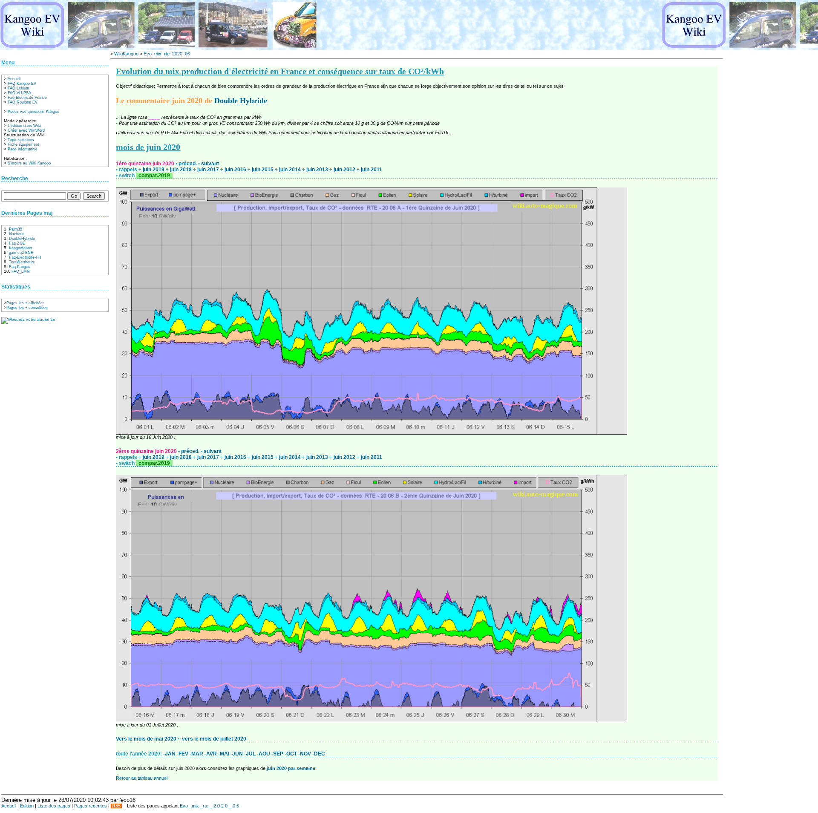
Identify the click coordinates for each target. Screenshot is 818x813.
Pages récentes (90, 805)
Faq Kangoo (19, 267)
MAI (225, 754)
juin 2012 (345, 170)
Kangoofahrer (20, 248)
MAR (197, 754)
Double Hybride (240, 100)
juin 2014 (290, 170)
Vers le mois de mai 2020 (147, 739)
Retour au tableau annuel (141, 778)
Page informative (22, 149)
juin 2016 (236, 170)
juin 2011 (371, 170)
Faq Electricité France (27, 97)
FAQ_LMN (21, 271)
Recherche (14, 179)
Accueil (14, 79)
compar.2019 (154, 176)
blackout (16, 234)
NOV (306, 754)
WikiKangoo (126, 53)
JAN (171, 754)
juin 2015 (263, 170)
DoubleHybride (22, 238)
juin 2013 (317, 170)
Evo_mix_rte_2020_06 (167, 53)
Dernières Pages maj (26, 213)
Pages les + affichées (25, 303)
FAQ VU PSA (19, 93)
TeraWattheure (22, 262)
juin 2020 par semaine (291, 768)
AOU (265, 754)
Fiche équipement (23, 144)
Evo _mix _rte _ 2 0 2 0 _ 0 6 (209, 805)
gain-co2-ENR (21, 253)
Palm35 (15, 229)
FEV (184, 754)
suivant (210, 164)
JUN (238, 754)
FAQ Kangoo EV (22, 83)
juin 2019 (154, 170)
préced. (188, 164)
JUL (251, 754)
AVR (212, 754)
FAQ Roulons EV (22, 102)
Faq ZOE (17, 243)
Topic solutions (21, 140)
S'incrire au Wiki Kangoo (29, 163)
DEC (319, 754)
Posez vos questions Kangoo (33, 112)
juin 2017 (208, 170)
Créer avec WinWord (26, 130)
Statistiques (15, 287)
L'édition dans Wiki (24, 126)
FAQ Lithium (18, 88)
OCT (292, 754)
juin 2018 (181, 170)
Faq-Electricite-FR (25, 257)
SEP (279, 754)
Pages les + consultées (27, 308)
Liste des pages (53, 805)
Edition (27, 805)
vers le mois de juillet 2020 (214, 739)
